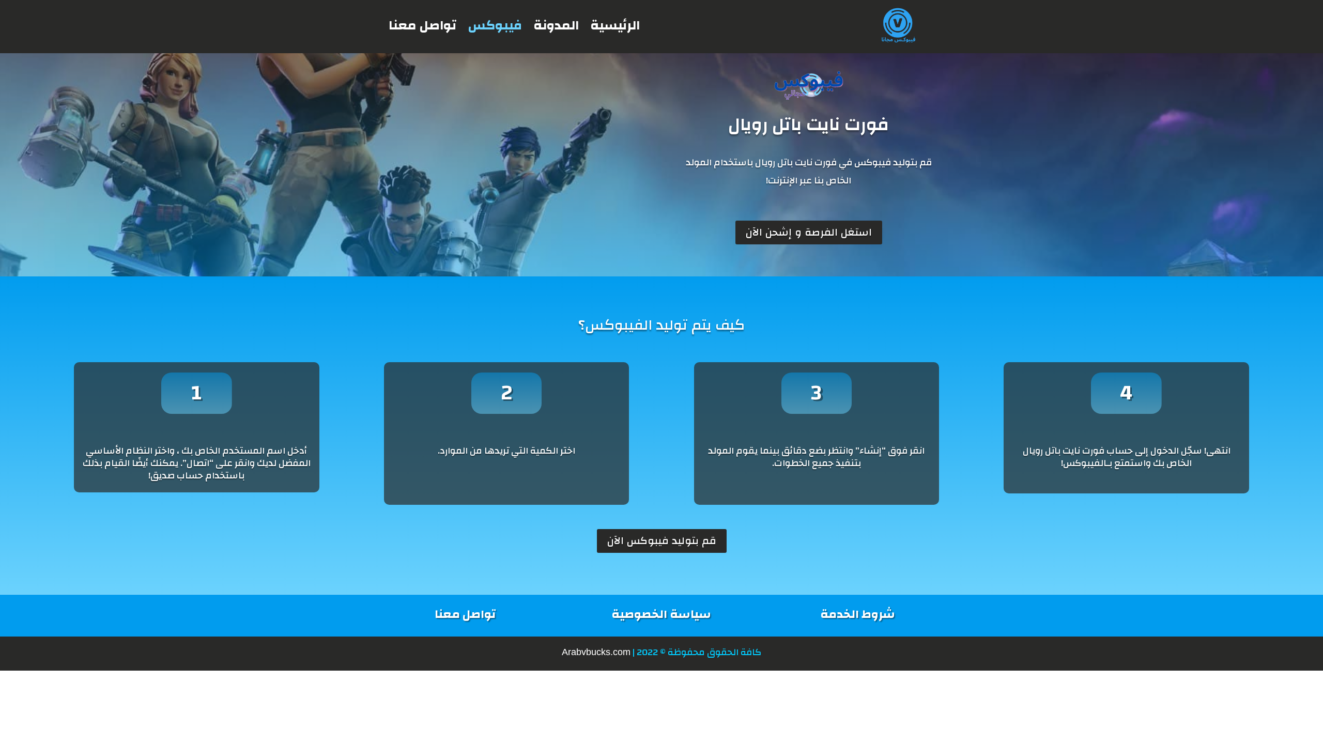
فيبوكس (495, 25)
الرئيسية (615, 25)
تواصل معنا (422, 25)
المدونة (556, 25)
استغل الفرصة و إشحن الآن (809, 232)
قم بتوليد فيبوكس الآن (661, 540)
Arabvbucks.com (596, 652)
